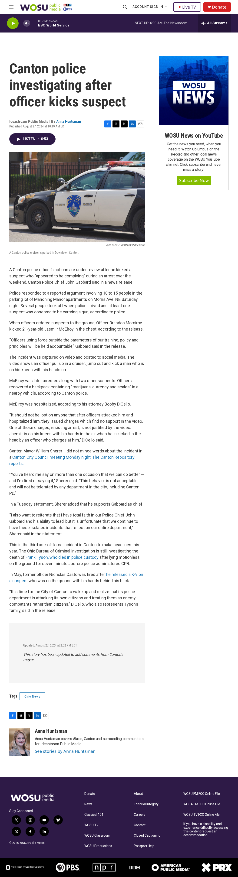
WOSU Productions (98, 846)
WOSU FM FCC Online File (201, 794)
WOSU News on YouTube (194, 135)
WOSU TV (91, 825)
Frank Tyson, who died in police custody (62, 557)
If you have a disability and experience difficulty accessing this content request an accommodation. (205, 829)
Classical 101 (93, 814)
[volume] (27, 23)
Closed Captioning (147, 835)
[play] (13, 23)
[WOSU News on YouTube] (193, 90)
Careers (139, 814)
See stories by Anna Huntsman (65, 751)
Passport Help (144, 846)
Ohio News (32, 696)
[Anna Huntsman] (19, 742)
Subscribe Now (194, 180)
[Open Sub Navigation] (167, 7)
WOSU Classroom (97, 835)
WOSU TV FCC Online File (201, 814)
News (88, 804)
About (138, 794)
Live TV (189, 7)
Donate (219, 7)
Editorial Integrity (146, 804)
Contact (139, 825)
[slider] (34, 23)
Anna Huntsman (68, 121)
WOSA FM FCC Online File (201, 804)
